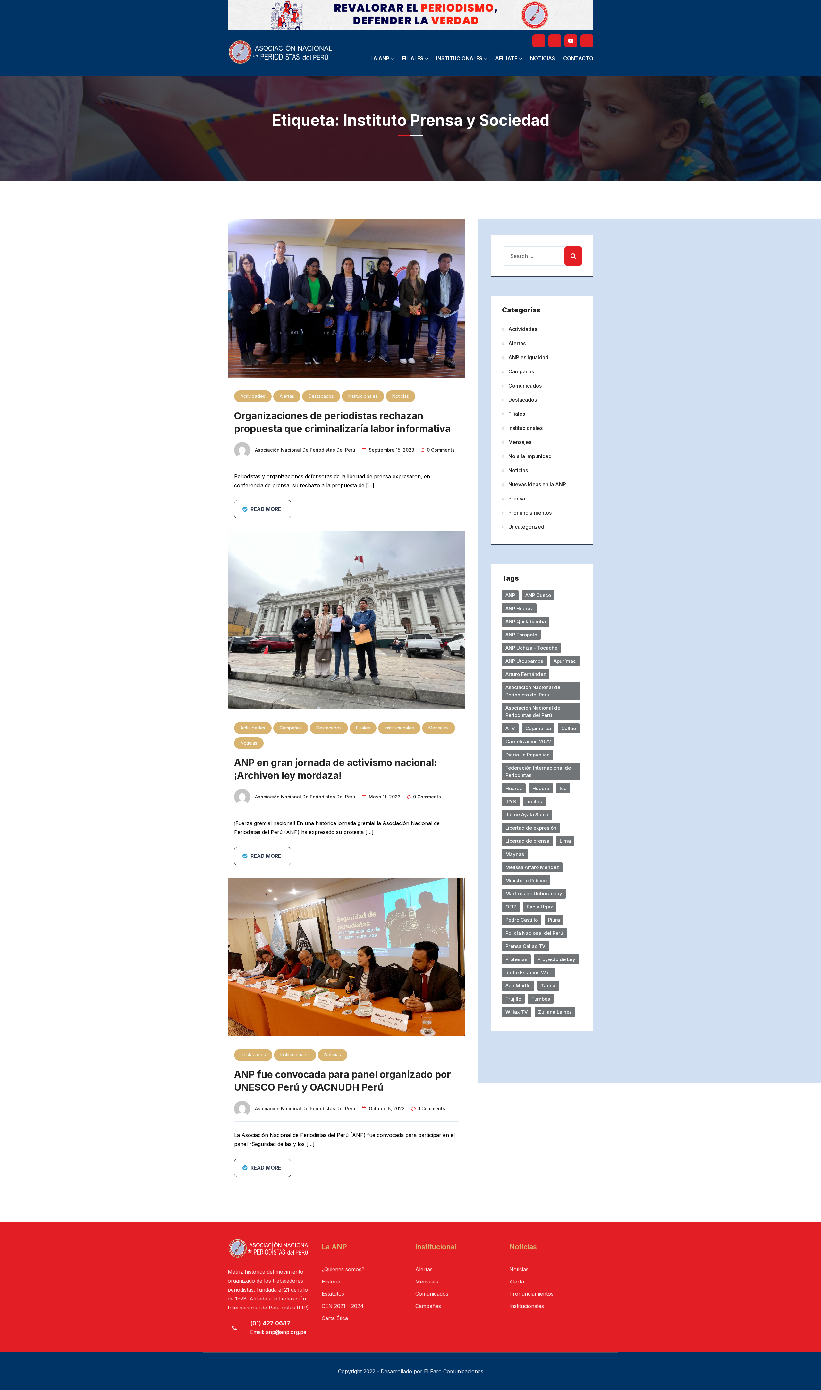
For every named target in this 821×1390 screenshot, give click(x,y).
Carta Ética (335, 1318)
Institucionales (459, 58)
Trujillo (513, 999)
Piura (554, 920)
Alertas (287, 396)
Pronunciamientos (530, 512)
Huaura (540, 788)
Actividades (253, 396)
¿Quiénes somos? (343, 1269)
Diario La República (527, 755)
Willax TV (516, 1012)
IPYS (510, 801)
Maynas (514, 854)
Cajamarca (538, 728)
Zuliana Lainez (555, 1012)
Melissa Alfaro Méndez (532, 867)
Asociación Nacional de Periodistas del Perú (305, 450)
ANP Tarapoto (521, 635)
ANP (510, 595)
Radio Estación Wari (528, 972)
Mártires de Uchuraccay (533, 894)
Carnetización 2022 (528, 741)
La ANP (379, 58)
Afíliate (506, 58)
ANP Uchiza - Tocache (531, 648)
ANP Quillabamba (525, 621)
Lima (565, 841)
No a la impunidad (530, 456)
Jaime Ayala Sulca (526, 815)
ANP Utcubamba (524, 661)
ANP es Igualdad (528, 357)
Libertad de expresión (530, 828)
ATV (510, 728)
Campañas (291, 727)
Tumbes (540, 999)
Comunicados (525, 385)
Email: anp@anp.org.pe (278, 1332)
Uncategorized (526, 527)
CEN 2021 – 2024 (343, 1306)
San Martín (518, 986)
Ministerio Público (526, 880)
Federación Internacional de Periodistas (538, 771)
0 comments (441, 450)
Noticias (542, 58)
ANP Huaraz (519, 608)
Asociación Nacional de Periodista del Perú (532, 691)
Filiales (412, 58)
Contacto (578, 58)
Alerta (516, 1281)
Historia (331, 1281)
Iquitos (534, 801)
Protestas (516, 959)
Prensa (516, 498)
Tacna (548, 986)
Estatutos (333, 1294)
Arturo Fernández (525, 674)
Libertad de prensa (527, 841)
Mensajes (438, 727)
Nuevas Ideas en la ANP (537, 484)
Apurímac (565, 661)
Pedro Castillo (521, 920)
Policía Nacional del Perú (534, 933)
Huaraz (513, 788)
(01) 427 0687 (270, 1323)
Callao (568, 728)
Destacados (321, 396)
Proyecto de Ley (556, 959)
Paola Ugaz (540, 907)
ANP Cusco (538, 595)
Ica (563, 788)
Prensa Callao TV (525, 946)
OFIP (510, 907)
